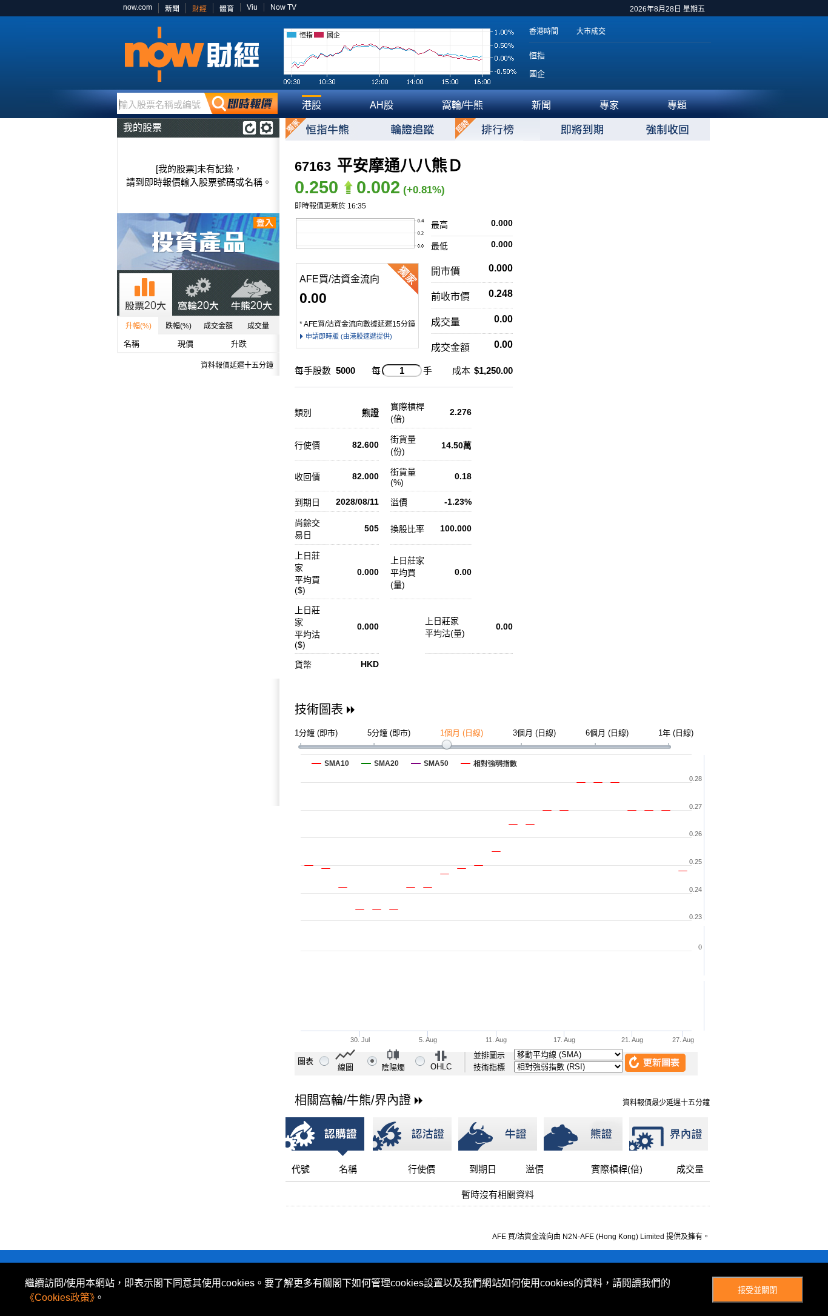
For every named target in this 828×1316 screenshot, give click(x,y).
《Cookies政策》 (60, 1297)
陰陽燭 (393, 1067)
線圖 (345, 1067)
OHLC (441, 1066)
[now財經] (197, 54)
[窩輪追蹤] (412, 129)
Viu (252, 7)
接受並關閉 (757, 1290)
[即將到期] (582, 129)
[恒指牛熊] (327, 129)
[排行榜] (497, 129)
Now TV (283, 7)
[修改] (266, 128)
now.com (137, 7)
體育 (226, 9)
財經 (199, 9)
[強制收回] (667, 129)
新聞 (172, 9)
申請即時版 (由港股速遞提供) (348, 336)
